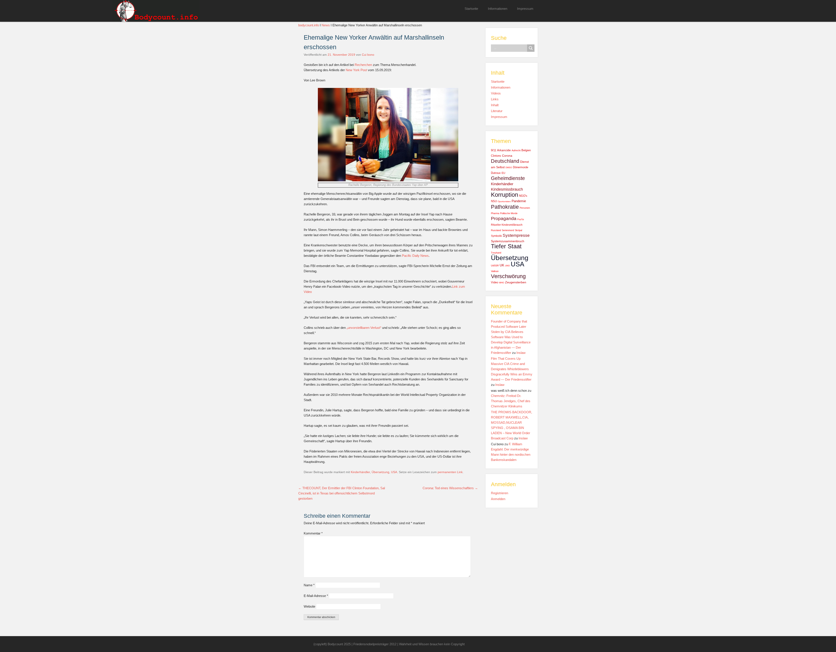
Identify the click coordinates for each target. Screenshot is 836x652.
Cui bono (368, 54)
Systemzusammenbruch (507, 241)
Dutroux (496, 173)
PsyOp (520, 219)
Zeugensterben (515, 282)
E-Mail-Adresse (316, 596)
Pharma (495, 213)
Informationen (497, 8)
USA (394, 472)
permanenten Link (450, 472)
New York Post (356, 70)
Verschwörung (508, 276)
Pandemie (519, 201)
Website (309, 606)
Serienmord (508, 230)
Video (494, 282)
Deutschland (505, 161)
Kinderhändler (360, 472)
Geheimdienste (508, 178)
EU (503, 173)
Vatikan (495, 271)
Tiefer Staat (506, 246)
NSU (494, 201)
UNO (507, 265)
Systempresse (516, 235)
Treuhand (496, 252)
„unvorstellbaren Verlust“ (364, 327)
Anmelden (498, 499)
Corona (507, 155)
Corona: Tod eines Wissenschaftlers (450, 488)
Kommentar (313, 533)
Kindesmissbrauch (507, 189)
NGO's (523, 195)
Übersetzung (380, 472)
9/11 (493, 150)
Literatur (496, 111)
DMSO (509, 167)
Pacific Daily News (415, 255)
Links (495, 99)
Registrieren (499, 493)
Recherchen (363, 65)
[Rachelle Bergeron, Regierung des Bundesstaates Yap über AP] (388, 180)
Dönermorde (520, 167)
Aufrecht (516, 150)
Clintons (496, 155)
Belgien (526, 150)
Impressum (525, 8)
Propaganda (503, 218)
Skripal (518, 230)
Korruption (504, 194)
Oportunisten (504, 201)
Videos (496, 93)
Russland (496, 230)
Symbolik (496, 235)
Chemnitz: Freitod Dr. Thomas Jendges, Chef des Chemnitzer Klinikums (510, 401)
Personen (525, 208)
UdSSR (495, 265)
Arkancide (504, 150)
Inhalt (495, 105)
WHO (501, 282)
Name (309, 585)
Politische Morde (508, 213)
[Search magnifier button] (530, 48)
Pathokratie (505, 207)
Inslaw (521, 353)
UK (502, 265)
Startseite (471, 8)
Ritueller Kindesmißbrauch (506, 224)
